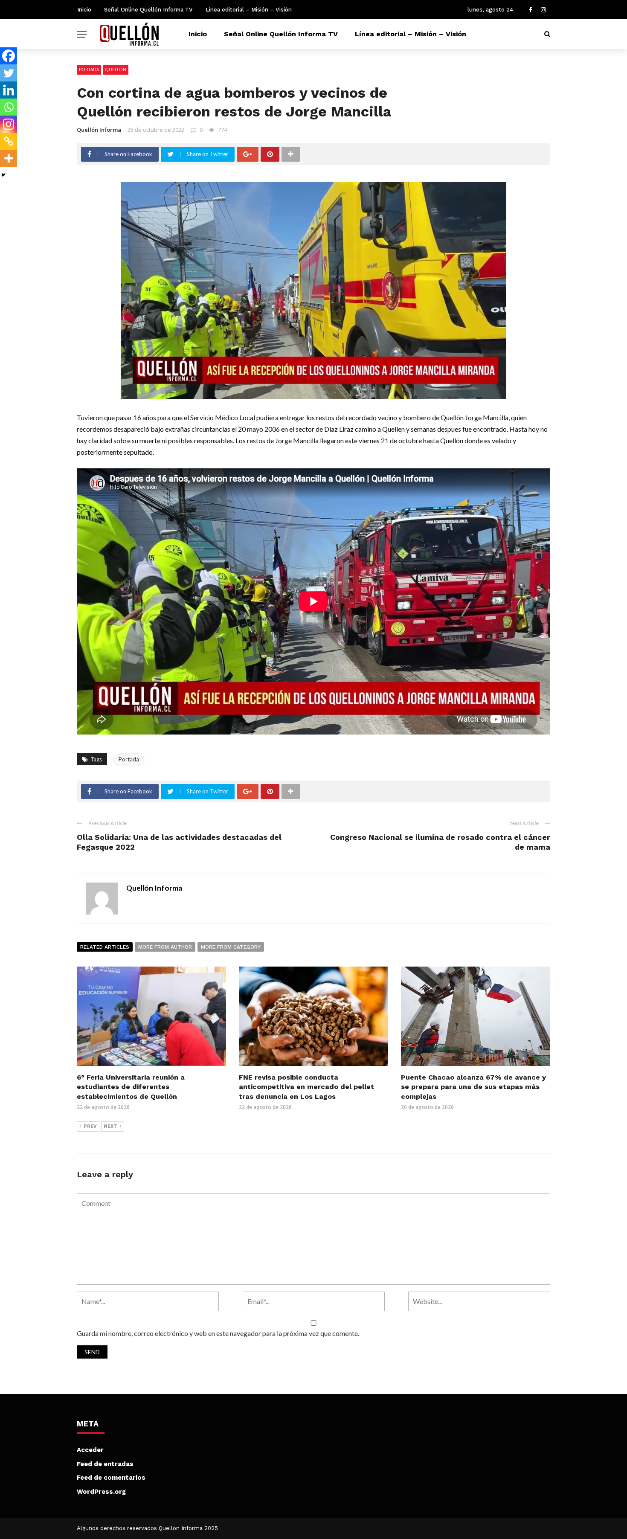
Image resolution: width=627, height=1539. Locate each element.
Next (110, 1126)
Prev (90, 1126)
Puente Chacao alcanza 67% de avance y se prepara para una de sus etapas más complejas (473, 1087)
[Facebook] (8, 55)
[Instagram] (8, 124)
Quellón (115, 70)
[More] (8, 158)
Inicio (84, 9)
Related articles (104, 947)
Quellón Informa (99, 130)
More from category (231, 947)
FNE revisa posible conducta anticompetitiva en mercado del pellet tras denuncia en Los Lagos (306, 1087)
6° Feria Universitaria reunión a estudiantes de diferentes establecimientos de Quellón (131, 1087)
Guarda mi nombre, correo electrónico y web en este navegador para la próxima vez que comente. (218, 1333)
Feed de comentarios (111, 1477)
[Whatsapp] (8, 107)
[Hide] (3, 174)
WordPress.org (101, 1491)
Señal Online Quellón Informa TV (148, 9)
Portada (89, 70)
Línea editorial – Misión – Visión (249, 9)
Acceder (90, 1450)
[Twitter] (8, 72)
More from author (165, 947)
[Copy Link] (8, 141)
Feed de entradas (105, 1464)
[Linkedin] (8, 90)
